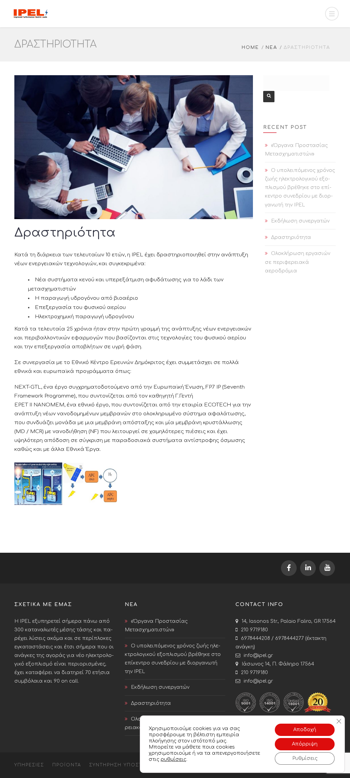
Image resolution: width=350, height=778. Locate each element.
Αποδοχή (304, 729)
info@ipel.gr (258, 655)
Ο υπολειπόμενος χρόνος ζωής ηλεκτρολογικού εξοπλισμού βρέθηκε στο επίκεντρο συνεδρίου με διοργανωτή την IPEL (300, 187)
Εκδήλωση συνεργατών (300, 221)
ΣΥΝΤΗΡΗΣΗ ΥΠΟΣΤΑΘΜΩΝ (126, 765)
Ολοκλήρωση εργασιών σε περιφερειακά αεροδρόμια (297, 262)
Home (250, 47)
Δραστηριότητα (291, 237)
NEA (271, 47)
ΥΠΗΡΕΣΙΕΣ (29, 765)
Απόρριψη (305, 744)
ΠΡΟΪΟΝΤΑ (66, 765)
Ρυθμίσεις (305, 758)
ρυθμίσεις (173, 759)
